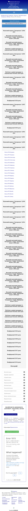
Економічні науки (14, 401)
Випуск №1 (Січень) (9, 196)
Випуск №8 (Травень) (9, 178)
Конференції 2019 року (14, 342)
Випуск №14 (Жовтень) (10, 162)
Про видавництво (6, 498)
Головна (4, 497)
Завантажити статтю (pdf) (12, 431)
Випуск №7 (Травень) (9, 180)
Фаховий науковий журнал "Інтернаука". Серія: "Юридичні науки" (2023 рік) (14, 117)
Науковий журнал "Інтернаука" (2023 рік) (14, 105)
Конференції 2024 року (14, 100)
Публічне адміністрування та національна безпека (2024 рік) (14, 96)
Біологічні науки (14, 372)
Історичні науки (14, 377)
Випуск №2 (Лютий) (9, 193)
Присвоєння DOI (14, 498)
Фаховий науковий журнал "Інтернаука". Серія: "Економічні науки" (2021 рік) (14, 235)
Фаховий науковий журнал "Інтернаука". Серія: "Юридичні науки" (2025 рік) (14, 67)
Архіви (19, 497)
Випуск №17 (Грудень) (9, 154)
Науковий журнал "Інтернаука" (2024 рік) (14, 77)
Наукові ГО (14, 501)
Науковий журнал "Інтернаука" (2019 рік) (14, 147)
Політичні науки (14, 385)
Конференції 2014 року (14, 362)
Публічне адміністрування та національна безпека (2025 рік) (14, 72)
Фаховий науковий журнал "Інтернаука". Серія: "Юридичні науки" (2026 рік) (14, 43)
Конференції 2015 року (14, 358)
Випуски (16, 15)
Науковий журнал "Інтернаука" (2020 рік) (14, 142)
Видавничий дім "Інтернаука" (7, 15)
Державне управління (14, 374)
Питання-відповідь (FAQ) (13, 7)
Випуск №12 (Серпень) (9, 167)
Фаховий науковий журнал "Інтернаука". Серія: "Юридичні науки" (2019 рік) (14, 287)
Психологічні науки (14, 388)
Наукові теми (14, 499)
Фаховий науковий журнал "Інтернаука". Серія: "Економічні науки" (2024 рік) (14, 84)
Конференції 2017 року (14, 350)
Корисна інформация (13, 6)
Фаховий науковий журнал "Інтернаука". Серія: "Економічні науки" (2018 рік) (14, 254)
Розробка (13, 510)
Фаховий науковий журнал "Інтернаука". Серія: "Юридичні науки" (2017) (14, 300)
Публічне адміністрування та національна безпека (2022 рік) (14, 305)
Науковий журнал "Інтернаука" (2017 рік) (14, 207)
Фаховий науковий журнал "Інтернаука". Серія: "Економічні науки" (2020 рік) (14, 241)
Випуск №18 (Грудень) (9, 152)
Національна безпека (14, 382)
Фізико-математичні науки (14, 396)
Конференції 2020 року (14, 339)
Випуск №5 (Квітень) (9, 186)
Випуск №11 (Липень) (9, 170)
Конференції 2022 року (14, 331)
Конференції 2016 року (14, 354)
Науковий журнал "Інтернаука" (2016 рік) (14, 212)
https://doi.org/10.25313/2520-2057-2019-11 (14, 23)
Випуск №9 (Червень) (9, 175)
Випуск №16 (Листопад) (10, 157)
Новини (20, 498)
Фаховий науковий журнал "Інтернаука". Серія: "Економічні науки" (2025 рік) (14, 60)
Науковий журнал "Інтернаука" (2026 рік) (14, 31)
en (15, 5)
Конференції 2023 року (14, 128)
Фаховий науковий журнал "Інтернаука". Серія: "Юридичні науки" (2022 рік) (14, 267)
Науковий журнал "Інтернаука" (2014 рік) (14, 222)
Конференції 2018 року (14, 346)
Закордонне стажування (4, 503)
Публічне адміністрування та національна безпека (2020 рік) (14, 316)
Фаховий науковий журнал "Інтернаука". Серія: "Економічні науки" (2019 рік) (14, 248)
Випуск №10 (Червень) (9, 173)
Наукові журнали (13, 503)
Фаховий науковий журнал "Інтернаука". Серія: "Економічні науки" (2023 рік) (14, 111)
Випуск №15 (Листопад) (10, 160)
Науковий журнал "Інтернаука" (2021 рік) (14, 137)
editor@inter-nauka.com (14, 3)
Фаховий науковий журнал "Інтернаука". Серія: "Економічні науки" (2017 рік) (14, 261)
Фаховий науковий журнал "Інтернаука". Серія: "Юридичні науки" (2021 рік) (14, 274)
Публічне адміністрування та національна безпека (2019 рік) (14, 321)
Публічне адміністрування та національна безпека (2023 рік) (14, 123)
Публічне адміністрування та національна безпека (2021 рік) (14, 310)
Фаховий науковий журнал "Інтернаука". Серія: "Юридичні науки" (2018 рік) (14, 293)
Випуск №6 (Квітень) (9, 183)
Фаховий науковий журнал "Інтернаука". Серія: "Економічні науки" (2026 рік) (14, 37)
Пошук (24, 9)
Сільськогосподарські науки (14, 390)
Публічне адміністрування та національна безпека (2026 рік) (14, 49)
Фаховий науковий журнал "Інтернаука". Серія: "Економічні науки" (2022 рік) (14, 228)
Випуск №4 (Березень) (9, 188)
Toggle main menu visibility (14, 12)
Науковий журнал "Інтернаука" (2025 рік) (14, 54)
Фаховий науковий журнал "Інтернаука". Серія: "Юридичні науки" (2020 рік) (14, 280)
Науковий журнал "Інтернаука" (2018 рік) (14, 202)
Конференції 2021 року (14, 335)
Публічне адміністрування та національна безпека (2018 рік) (14, 326)
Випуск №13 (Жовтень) (10, 165)
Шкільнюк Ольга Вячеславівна (11, 414)
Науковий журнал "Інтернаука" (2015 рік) (14, 217)
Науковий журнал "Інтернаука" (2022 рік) (14, 132)
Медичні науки (14, 380)
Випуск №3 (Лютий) (9, 191)
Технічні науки (14, 393)
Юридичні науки (14, 398)
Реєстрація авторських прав (5, 501)
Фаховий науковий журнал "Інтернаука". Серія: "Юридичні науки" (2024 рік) (14, 90)
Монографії (14, 366)
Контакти (20, 503)
